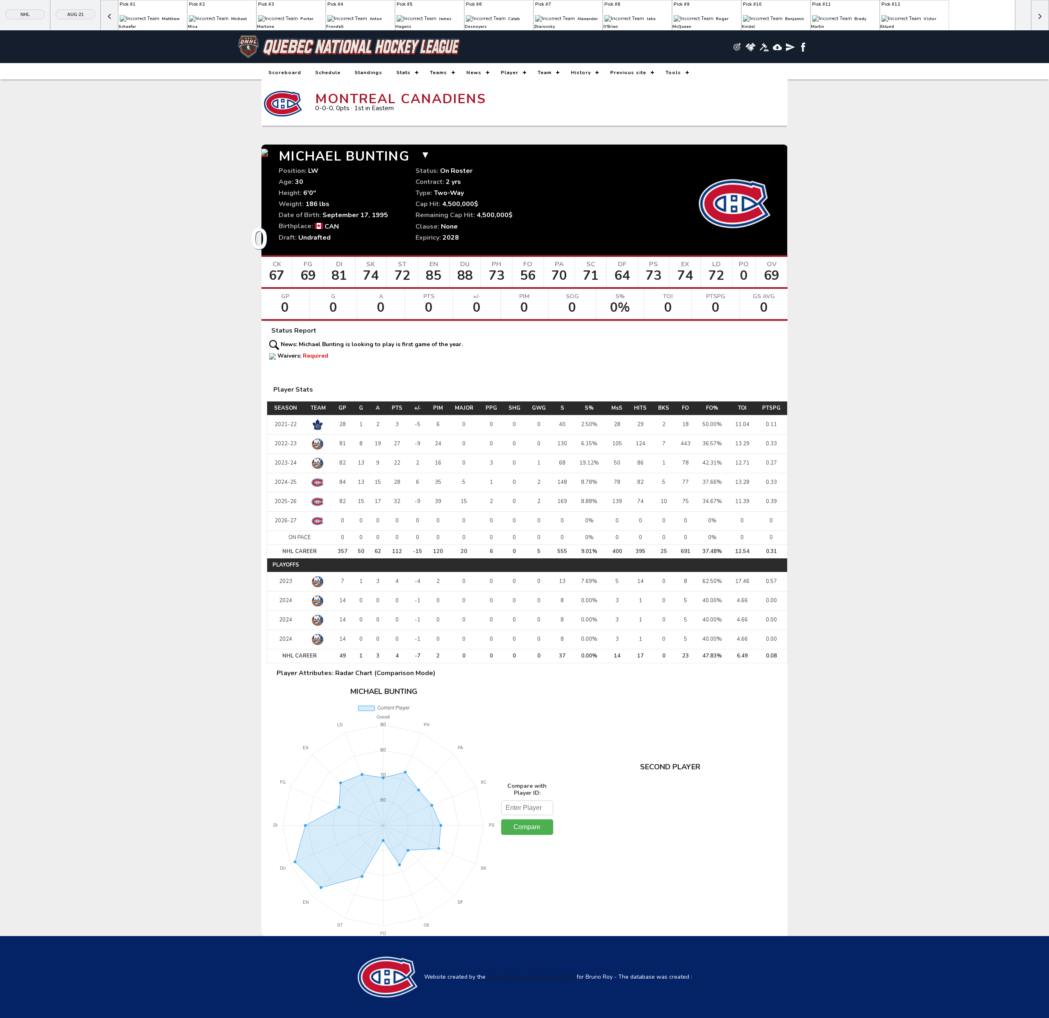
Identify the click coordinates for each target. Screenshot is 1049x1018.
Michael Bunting (344, 156)
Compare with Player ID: (527, 789)
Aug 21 (75, 14)
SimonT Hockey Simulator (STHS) (531, 977)
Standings (368, 72)
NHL (25, 14)
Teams (438, 72)
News (473, 72)
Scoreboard (284, 72)
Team (545, 72)
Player (509, 72)
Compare (526, 826)
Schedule (328, 72)
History (581, 72)
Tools (673, 72)
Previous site (628, 72)
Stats (403, 72)
